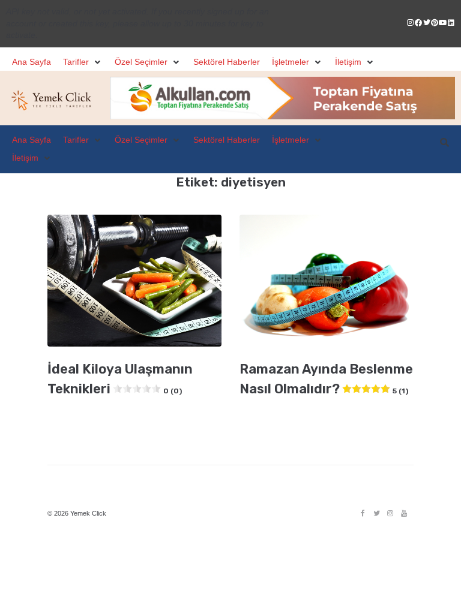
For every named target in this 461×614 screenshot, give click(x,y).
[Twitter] (376, 513)
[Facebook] (363, 513)
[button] (83, 62)
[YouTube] (404, 513)
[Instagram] (390, 513)
